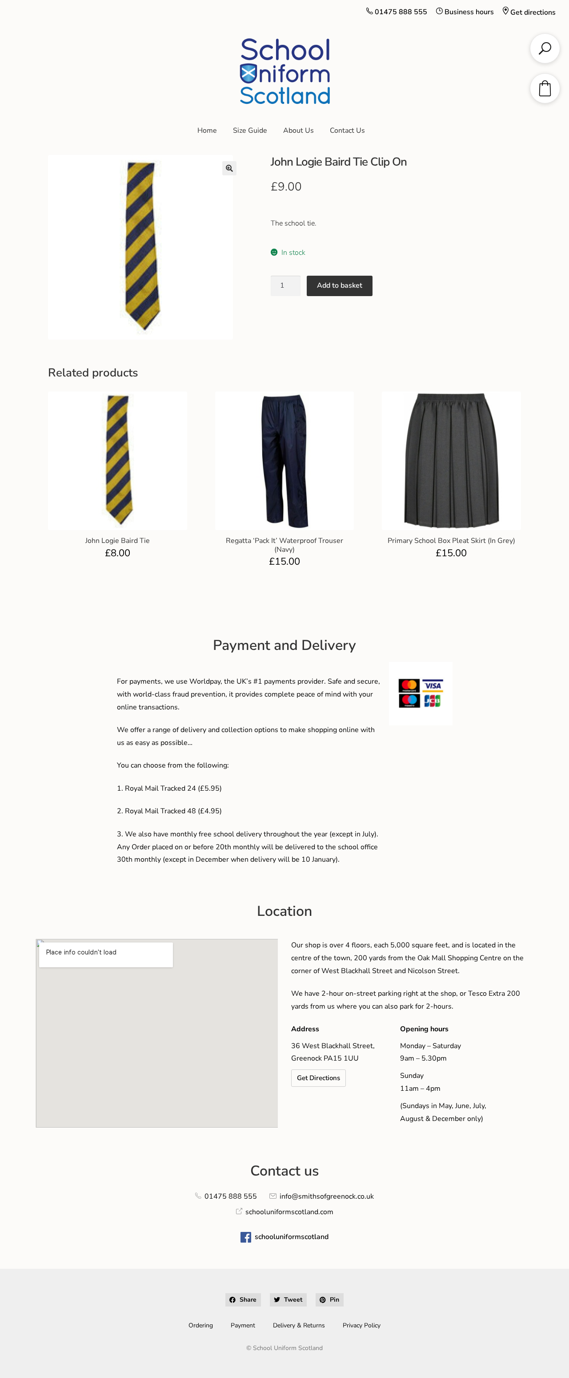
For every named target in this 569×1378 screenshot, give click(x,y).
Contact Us (347, 130)
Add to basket (339, 285)
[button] (229, 168)
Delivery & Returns (299, 1325)
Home (207, 130)
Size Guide (250, 130)
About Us (298, 130)
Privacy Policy (362, 1325)
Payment (243, 1325)
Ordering (200, 1325)
